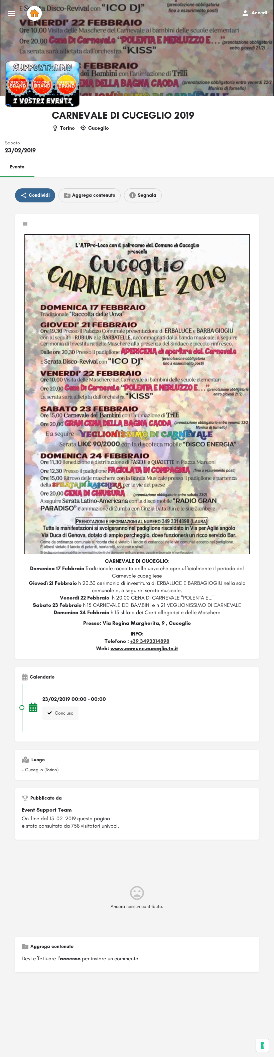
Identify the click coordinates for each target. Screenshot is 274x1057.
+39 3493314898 (149, 641)
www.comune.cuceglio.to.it (144, 648)
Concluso (63, 713)
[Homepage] (35, 13)
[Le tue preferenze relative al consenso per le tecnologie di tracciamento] (262, 1045)
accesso (70, 958)
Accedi (259, 13)
